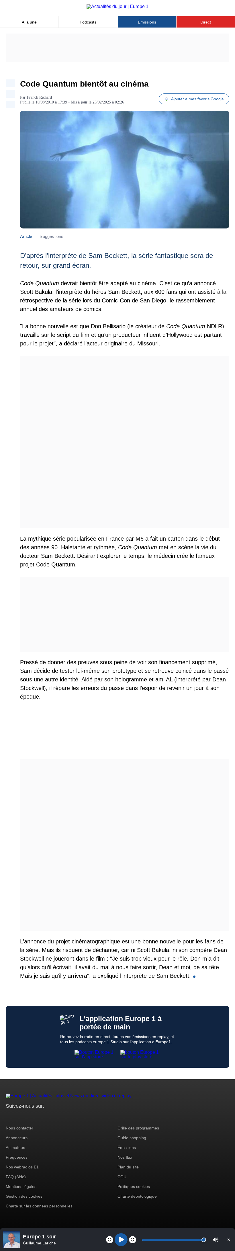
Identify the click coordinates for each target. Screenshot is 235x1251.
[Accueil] (117, 6)
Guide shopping (131, 1137)
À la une (29, 22)
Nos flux (124, 1157)
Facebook (28, 1116)
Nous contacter (19, 1128)
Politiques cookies (133, 1186)
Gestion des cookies (24, 1196)
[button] (216, 1239)
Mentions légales (21, 1186)
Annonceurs (17, 1137)
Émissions (147, 22)
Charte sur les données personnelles (39, 1206)
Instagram (19, 1116)
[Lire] (121, 1239)
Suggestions (51, 236)
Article (26, 236)
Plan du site (128, 1167)
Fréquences (17, 1157)
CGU (121, 1176)
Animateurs (16, 1147)
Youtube (38, 1116)
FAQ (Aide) (16, 1176)
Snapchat (48, 1116)
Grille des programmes (138, 1128)
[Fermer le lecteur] (228, 1239)
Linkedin (58, 1116)
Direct (205, 22)
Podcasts (88, 22)
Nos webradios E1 (22, 1167)
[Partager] (10, 83)
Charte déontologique (137, 1196)
